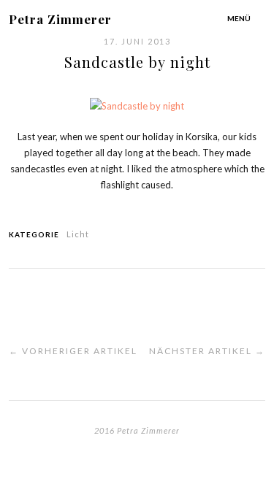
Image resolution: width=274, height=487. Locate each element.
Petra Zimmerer (60, 19)
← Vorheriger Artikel (73, 350)
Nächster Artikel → (207, 350)
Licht (77, 234)
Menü (239, 18)
